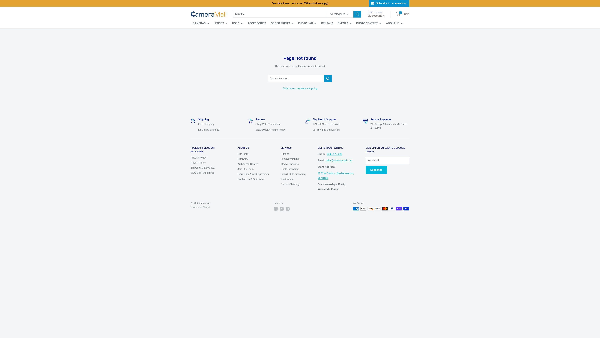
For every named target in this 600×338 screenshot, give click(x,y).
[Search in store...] (328, 78)
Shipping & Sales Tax (203, 167)
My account (375, 15)
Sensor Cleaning (290, 184)
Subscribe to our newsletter (391, 3)
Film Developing (290, 159)
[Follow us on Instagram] (282, 209)
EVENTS (343, 23)
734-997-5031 (334, 154)
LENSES (219, 23)
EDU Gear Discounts (202, 173)
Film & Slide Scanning (293, 174)
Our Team (243, 154)
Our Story (243, 159)
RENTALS (327, 23)
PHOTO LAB (305, 23)
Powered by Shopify (200, 207)
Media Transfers (290, 164)
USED (235, 23)
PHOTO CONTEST (367, 23)
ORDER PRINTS (280, 23)
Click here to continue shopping (300, 88)
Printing (285, 154)
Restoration (287, 179)
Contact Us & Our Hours (251, 179)
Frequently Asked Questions (253, 174)
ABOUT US (392, 23)
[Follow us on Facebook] (276, 209)
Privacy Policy (198, 157)
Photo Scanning (290, 169)
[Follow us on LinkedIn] (288, 209)
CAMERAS (199, 23)
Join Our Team (246, 169)
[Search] (357, 14)
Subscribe (376, 170)
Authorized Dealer (248, 164)
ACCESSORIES (257, 23)
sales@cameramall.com (338, 160)
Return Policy (198, 162)
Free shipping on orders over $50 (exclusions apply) (300, 3)
